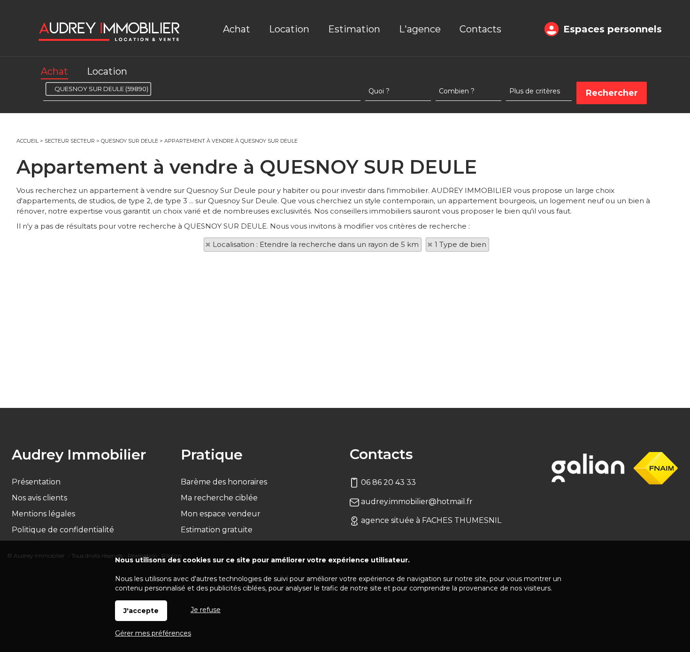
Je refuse (206, 610)
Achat (54, 71)
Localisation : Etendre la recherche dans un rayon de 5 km (316, 244)
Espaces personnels (612, 29)
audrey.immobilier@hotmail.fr (416, 501)
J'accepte (141, 610)
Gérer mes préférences (153, 633)
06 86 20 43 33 (387, 482)
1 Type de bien (460, 244)
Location (107, 71)
